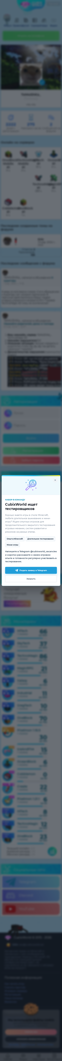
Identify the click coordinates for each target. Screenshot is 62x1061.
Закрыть (31, 579)
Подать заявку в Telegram (33, 570)
